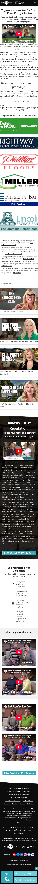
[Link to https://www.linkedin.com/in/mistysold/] (21, 854)
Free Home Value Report (13, 254)
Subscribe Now (6, 266)
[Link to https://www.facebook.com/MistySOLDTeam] (18, 854)
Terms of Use (24, 860)
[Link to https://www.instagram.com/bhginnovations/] (25, 854)
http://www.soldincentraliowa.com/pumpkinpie (18, 108)
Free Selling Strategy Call (19, 553)
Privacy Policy (14, 860)
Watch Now (17, 273)
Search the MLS (28, 259)
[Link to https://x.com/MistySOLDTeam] (29, 854)
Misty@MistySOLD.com (29, 840)
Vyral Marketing (26, 865)
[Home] (12, 2)
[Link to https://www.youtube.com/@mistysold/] (14, 854)
